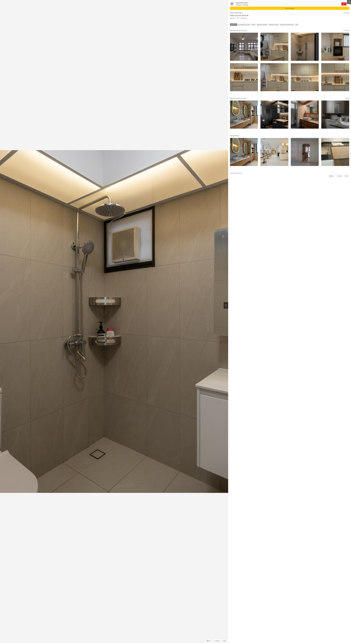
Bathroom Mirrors (262, 25)
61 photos (346, 30)
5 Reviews (245, 5)
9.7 (344, 4)
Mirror (253, 25)
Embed (217, 640)
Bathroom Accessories (286, 25)
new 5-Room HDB (235, 13)
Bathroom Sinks (273, 25)
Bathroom (233, 25)
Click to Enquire (289, 8)
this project (244, 30)
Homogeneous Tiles (244, 25)
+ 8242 (347, 98)
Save (224, 640)
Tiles (296, 25)
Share (209, 640)
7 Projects (238, 5)
